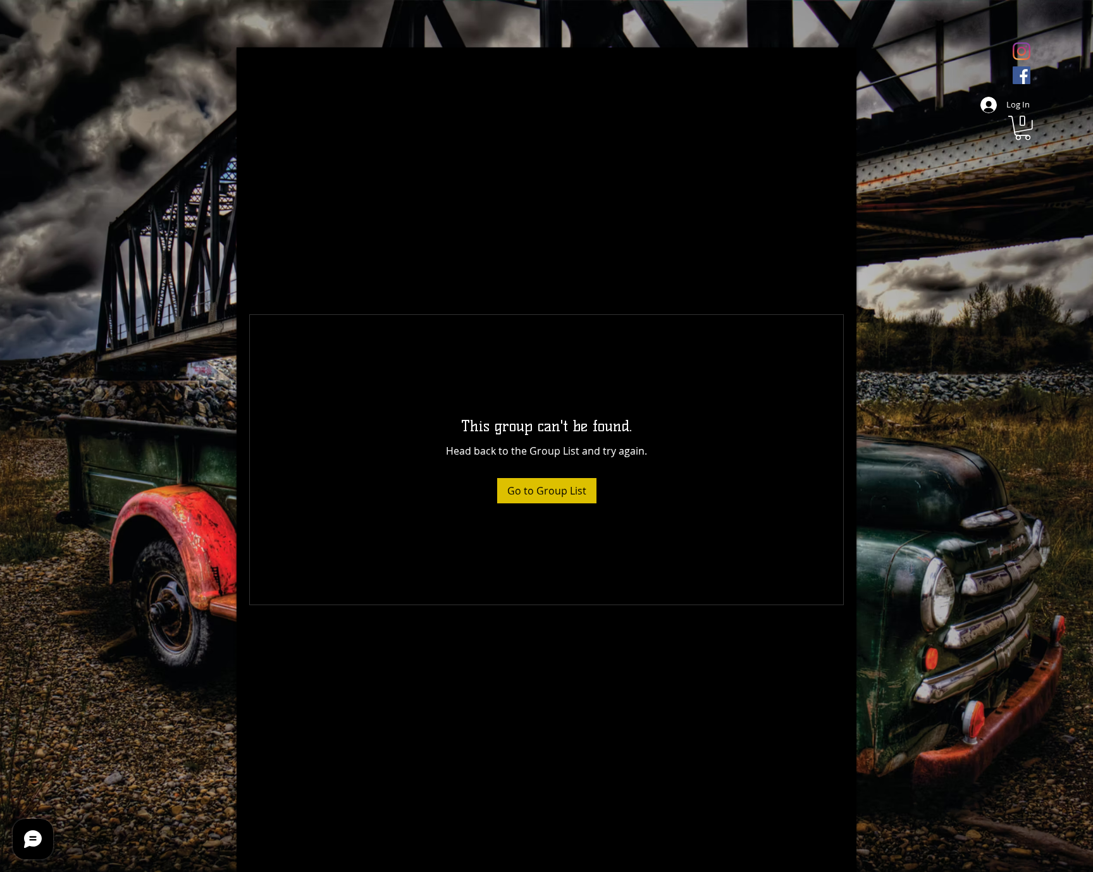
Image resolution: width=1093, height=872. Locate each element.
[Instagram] (1021, 51)
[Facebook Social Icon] (1021, 75)
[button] (1022, 128)
